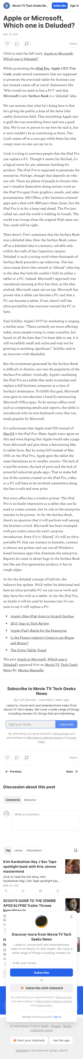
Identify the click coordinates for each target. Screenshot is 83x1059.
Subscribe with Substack (44, 988)
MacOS (8, 433)
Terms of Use (63, 997)
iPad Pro (42, 68)
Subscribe (59, 5)
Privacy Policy (44, 1005)
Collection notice (41, 1030)
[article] (41, 876)
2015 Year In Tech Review (29, 623)
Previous (15, 771)
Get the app (61, 1040)
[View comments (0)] (17, 44)
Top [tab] (8, 850)
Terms (67, 1026)
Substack (22, 1050)
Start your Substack (31, 1040)
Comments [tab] (13, 800)
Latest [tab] (18, 850)
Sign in (74, 5)
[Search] (76, 850)
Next (69, 771)
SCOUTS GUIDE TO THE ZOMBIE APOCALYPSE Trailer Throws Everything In (29, 905)
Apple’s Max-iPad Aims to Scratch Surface (42, 616)
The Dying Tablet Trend (28, 650)
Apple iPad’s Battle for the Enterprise (38, 630)
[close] (71, 916)
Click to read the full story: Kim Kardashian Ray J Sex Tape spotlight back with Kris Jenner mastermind (31, 879)
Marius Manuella (31, 670)
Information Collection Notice (54, 1001)
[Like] (7, 44)
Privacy (56, 1026)
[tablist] (20, 800)
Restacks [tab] (30, 800)
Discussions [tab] (34, 850)
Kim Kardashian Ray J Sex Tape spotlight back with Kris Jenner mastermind (29, 866)
